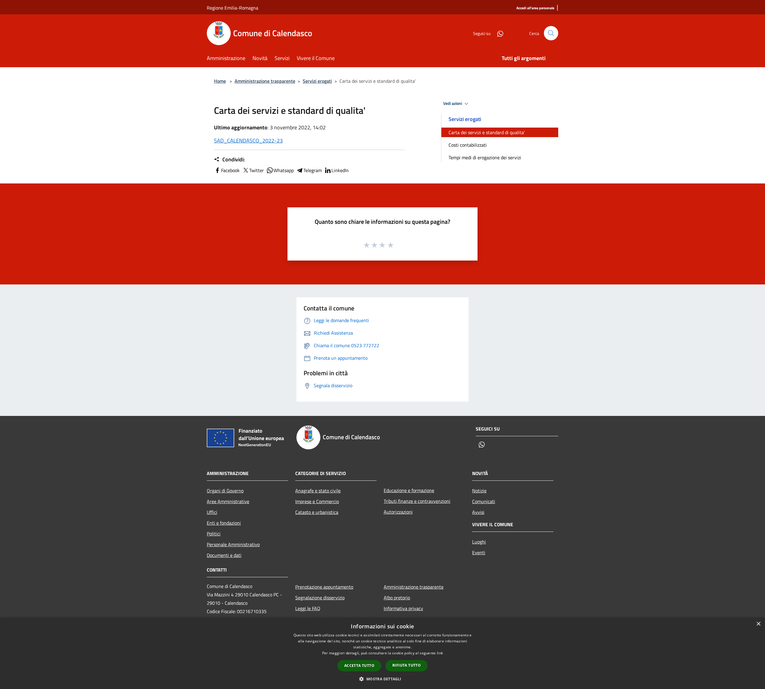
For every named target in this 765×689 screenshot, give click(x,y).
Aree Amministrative (228, 501)
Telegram (312, 170)
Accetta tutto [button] (359, 665)
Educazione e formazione (409, 490)
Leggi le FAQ (307, 608)
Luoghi (479, 541)
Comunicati (483, 501)
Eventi (478, 552)
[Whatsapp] (498, 33)
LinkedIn (340, 170)
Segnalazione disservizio (320, 597)
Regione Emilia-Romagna (232, 7)
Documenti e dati (224, 555)
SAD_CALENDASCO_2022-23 (248, 141)
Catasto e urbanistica (316, 512)
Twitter (256, 170)
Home (220, 81)
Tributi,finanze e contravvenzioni (417, 501)
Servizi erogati (317, 81)
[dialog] (382, 653)
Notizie (479, 490)
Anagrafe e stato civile (318, 490)
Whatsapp (283, 170)
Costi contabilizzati (468, 144)
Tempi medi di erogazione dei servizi (485, 157)
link (440, 653)
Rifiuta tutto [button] (406, 665)
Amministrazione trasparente (265, 81)
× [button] (758, 624)
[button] (382, 679)
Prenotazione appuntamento (324, 586)
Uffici (212, 512)
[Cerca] (551, 33)
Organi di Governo (225, 490)
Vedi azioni (453, 103)
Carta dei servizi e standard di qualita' (487, 132)
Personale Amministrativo (233, 544)
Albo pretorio (397, 597)
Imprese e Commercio (317, 501)
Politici (214, 533)
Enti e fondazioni (224, 522)
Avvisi (478, 512)
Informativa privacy (403, 608)
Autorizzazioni (398, 511)
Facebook (230, 170)
